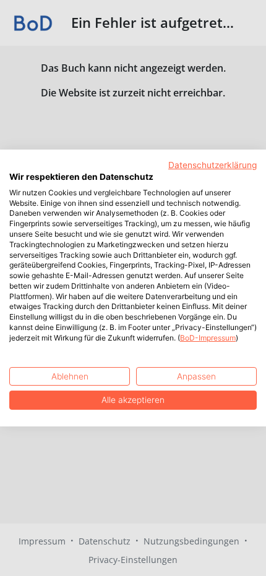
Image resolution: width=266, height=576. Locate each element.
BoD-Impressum (208, 337)
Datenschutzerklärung (212, 165)
